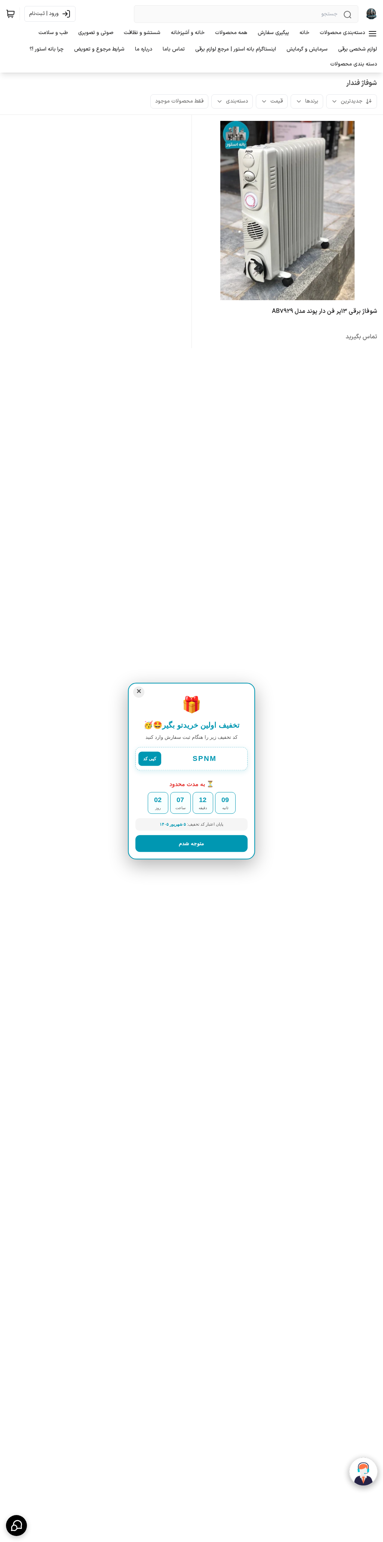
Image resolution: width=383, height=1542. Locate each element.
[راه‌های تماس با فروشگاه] (16, 1525)
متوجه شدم (191, 843)
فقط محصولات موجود (179, 101)
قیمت (276, 101)
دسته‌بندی (237, 101)
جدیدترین (351, 101)
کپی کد (149, 758)
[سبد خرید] (10, 13)
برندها (311, 101)
